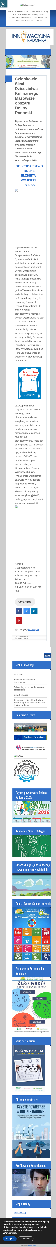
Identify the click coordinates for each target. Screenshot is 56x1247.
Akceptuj (10, 1238)
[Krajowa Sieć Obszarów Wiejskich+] (18, 756)
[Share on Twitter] (26, 613)
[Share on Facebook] (19, 613)
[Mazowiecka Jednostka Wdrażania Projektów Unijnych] (30, 750)
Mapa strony (20, 1212)
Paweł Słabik (32, 1245)
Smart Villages (21, 695)
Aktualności (19, 674)
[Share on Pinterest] (19, 622)
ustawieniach (9, 1233)
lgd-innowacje (23, 638)
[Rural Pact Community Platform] (30, 730)
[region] (28, 61)
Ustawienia (25, 1238)
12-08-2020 (23, 636)
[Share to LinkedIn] (34, 613)
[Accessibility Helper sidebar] (3, 3)
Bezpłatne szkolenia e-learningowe (25, 680)
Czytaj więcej (25, 601)
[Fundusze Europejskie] (30, 739)
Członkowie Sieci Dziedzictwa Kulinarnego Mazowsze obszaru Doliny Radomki (26, 96)
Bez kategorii (33, 630)
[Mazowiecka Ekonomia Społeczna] (26, 782)
